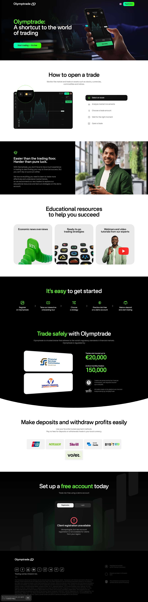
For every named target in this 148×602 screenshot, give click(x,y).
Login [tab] (82, 505)
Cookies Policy (10, 598)
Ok (28, 598)
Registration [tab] (65, 505)
